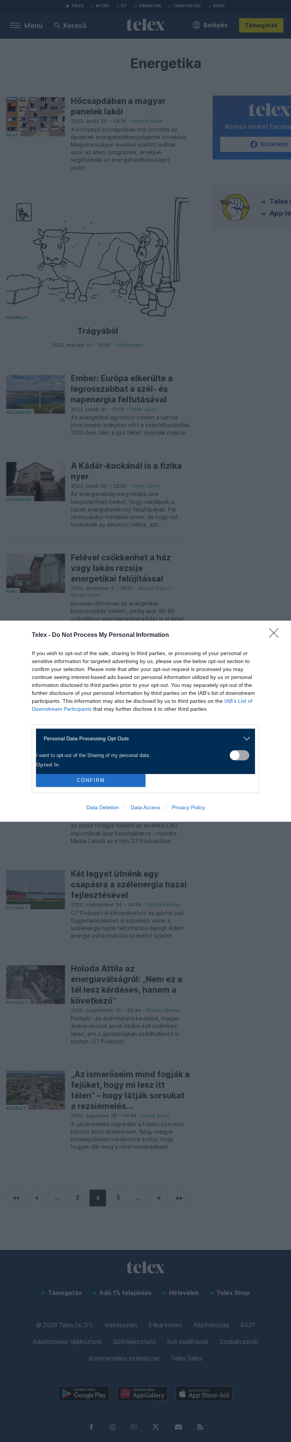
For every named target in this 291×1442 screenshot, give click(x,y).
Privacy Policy (188, 807)
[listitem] (142, 739)
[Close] (276, 635)
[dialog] (145, 721)
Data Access (145, 807)
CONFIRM (91, 780)
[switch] (239, 755)
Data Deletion (102, 807)
